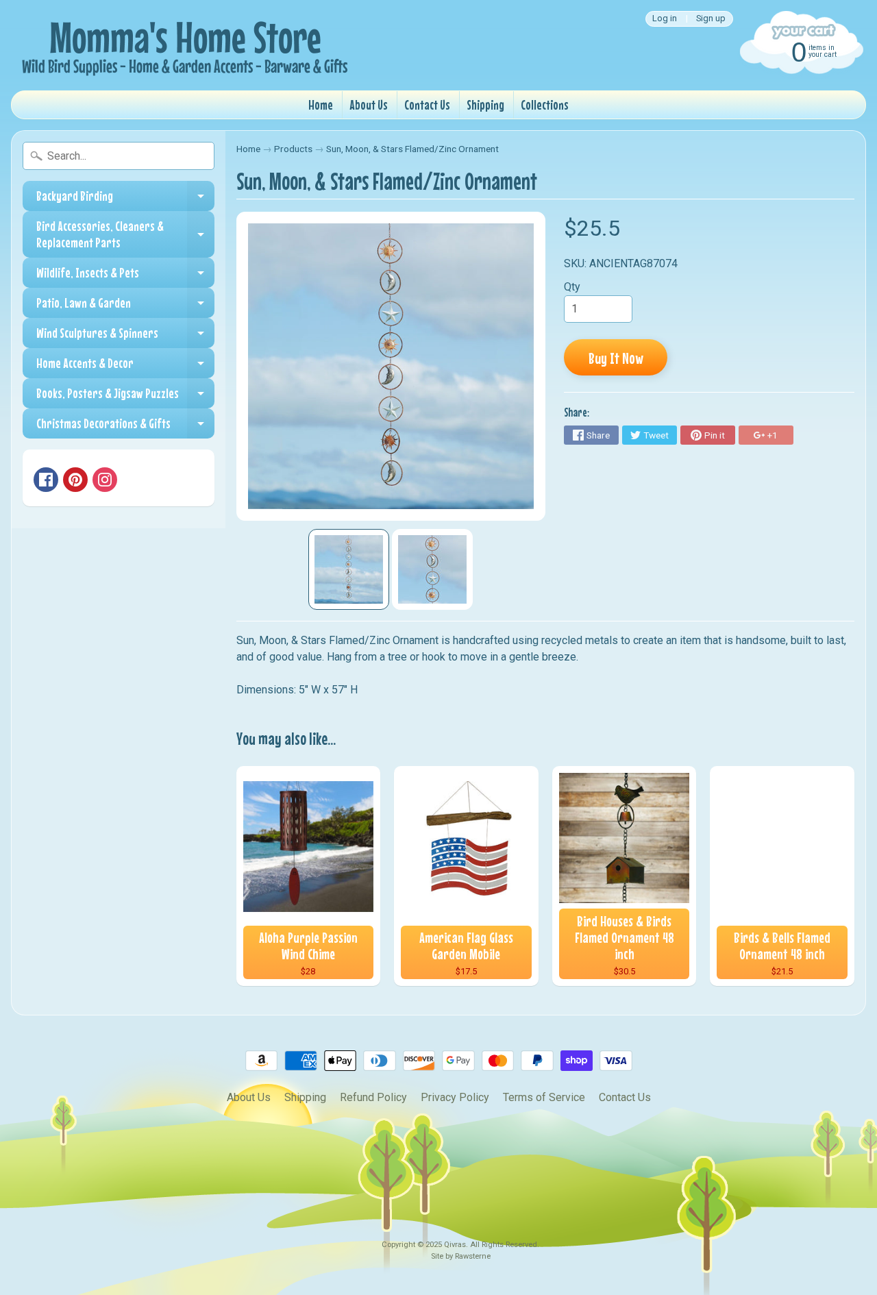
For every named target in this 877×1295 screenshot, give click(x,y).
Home (320, 104)
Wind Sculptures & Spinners (125, 336)
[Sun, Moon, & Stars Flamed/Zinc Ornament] (348, 569)
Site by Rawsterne (461, 1256)
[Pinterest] (75, 479)
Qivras (455, 1244)
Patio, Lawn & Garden (125, 306)
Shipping (485, 104)
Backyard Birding (125, 199)
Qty (572, 286)
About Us (368, 104)
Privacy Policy (455, 1097)
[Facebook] (46, 479)
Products (293, 148)
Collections (545, 104)
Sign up (711, 18)
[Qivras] (182, 45)
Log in (664, 18)
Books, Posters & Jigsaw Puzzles (125, 396)
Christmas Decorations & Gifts (125, 427)
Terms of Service (544, 1097)
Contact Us (427, 104)
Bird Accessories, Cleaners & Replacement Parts (125, 234)
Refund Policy (373, 1097)
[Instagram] (104, 479)
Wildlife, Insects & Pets (125, 276)
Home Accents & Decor (125, 366)
